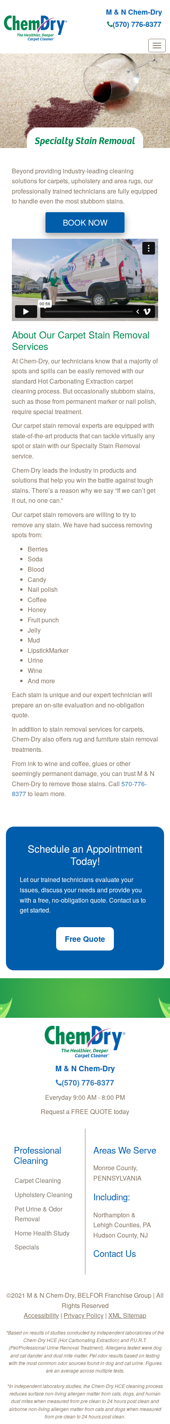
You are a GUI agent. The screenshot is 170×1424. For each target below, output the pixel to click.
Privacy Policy (84, 1315)
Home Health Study (42, 1233)
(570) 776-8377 (137, 24)
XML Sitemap (127, 1315)
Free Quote (85, 938)
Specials (27, 1246)
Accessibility (41, 1315)
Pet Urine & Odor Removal (38, 1214)
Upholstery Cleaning (43, 1194)
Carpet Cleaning (38, 1180)
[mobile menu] (157, 45)
